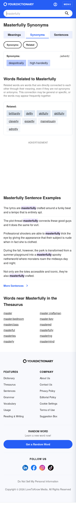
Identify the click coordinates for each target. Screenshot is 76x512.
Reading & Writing (14, 416)
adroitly (13, 129)
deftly (29, 113)
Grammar (9, 397)
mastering (46, 336)
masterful (9, 330)
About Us (45, 378)
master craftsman (50, 313)
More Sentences (14, 286)
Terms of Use (47, 410)
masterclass (11, 324)
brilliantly (14, 113)
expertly (29, 121)
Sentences (61, 35)
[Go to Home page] (19, 4)
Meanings (14, 35)
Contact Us (46, 384)
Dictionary (9, 378)
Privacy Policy (47, 391)
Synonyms (37, 35)
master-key (46, 319)
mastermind (47, 341)
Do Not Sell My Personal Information (38, 481)
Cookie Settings (48, 403)
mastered (45, 324)
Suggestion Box (48, 416)
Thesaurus (10, 384)
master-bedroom (14, 319)
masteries (10, 336)
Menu (67, 4)
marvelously (48, 121)
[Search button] (67, 13)
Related (30, 44)
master (8, 313)
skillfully (59, 113)
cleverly (14, 121)
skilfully (43, 113)
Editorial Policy (48, 397)
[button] (55, 4)
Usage (7, 410)
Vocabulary (10, 403)
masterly (9, 341)
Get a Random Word (38, 444)
